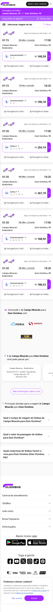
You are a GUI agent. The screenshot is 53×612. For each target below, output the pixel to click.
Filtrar (48, 24)
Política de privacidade (24, 593)
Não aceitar (17, 598)
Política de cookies (39, 590)
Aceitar (34, 598)
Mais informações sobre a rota (26, 391)
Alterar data (45, 19)
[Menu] (51, 4)
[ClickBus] (8, 4)
